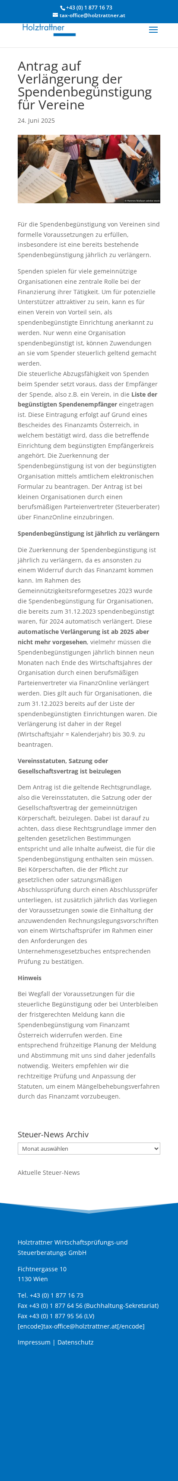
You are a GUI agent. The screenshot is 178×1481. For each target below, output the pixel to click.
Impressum (34, 1342)
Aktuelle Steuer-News (49, 1172)
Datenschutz (75, 1342)
